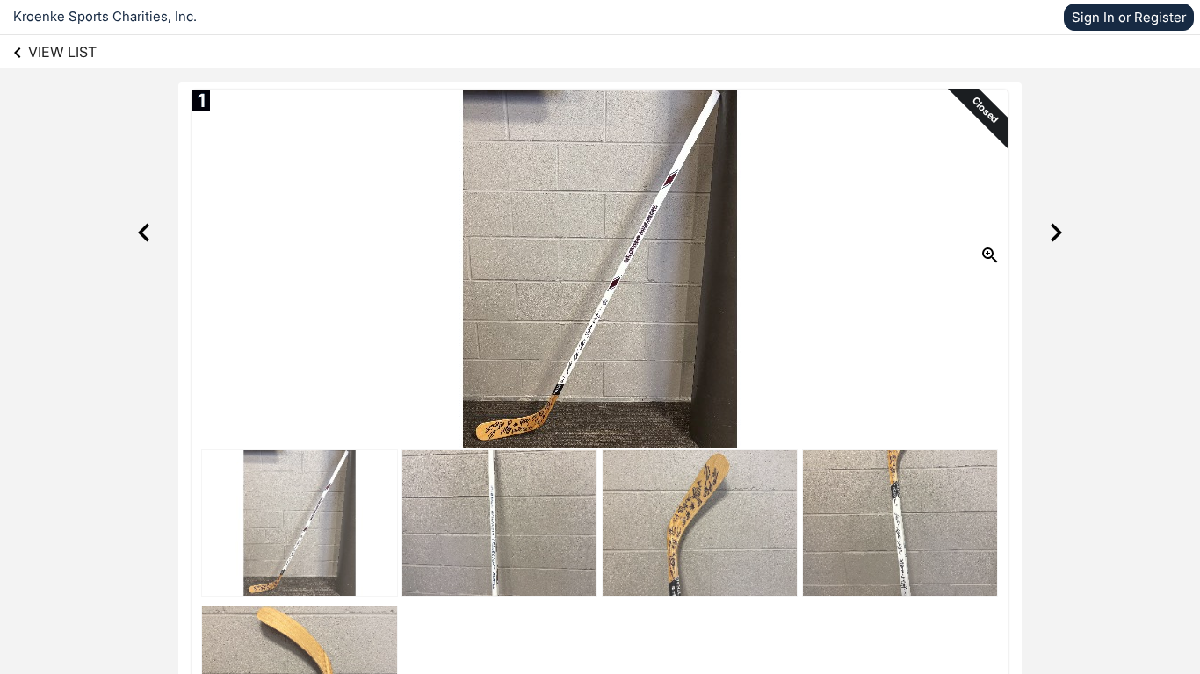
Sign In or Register (1129, 17)
